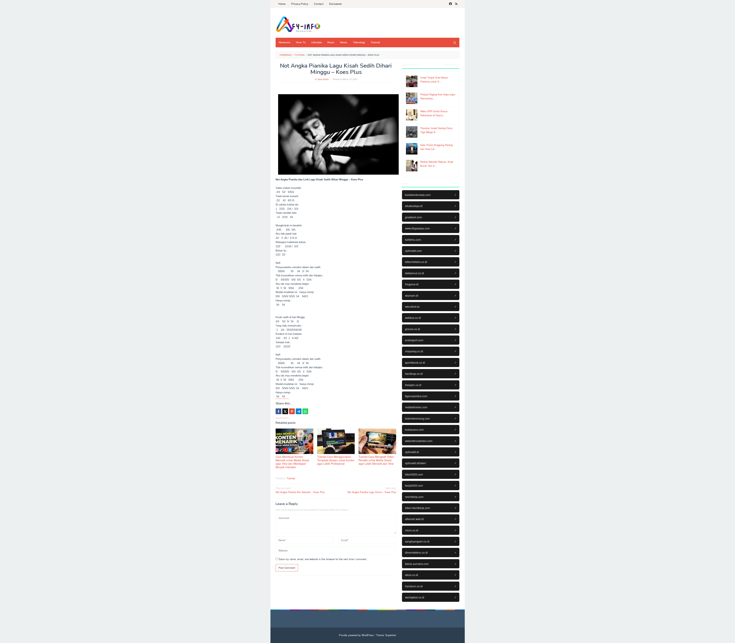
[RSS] (456, 4)
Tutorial (291, 478)
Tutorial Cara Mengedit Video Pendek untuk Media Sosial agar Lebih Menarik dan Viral (376, 460)
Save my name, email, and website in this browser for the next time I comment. (323, 559)
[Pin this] (292, 411)
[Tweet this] (285, 411)
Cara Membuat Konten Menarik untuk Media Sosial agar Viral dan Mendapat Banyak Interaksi (292, 462)
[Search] (454, 42)
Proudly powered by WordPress (356, 635)
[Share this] (278, 411)
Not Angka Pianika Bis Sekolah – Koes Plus (300, 490)
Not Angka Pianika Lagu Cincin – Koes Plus (371, 490)
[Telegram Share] (298, 411)
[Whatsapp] (305, 411)
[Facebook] (450, 4)
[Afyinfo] (299, 24)
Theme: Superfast (386, 635)
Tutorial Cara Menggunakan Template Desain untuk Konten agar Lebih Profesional (335, 460)
